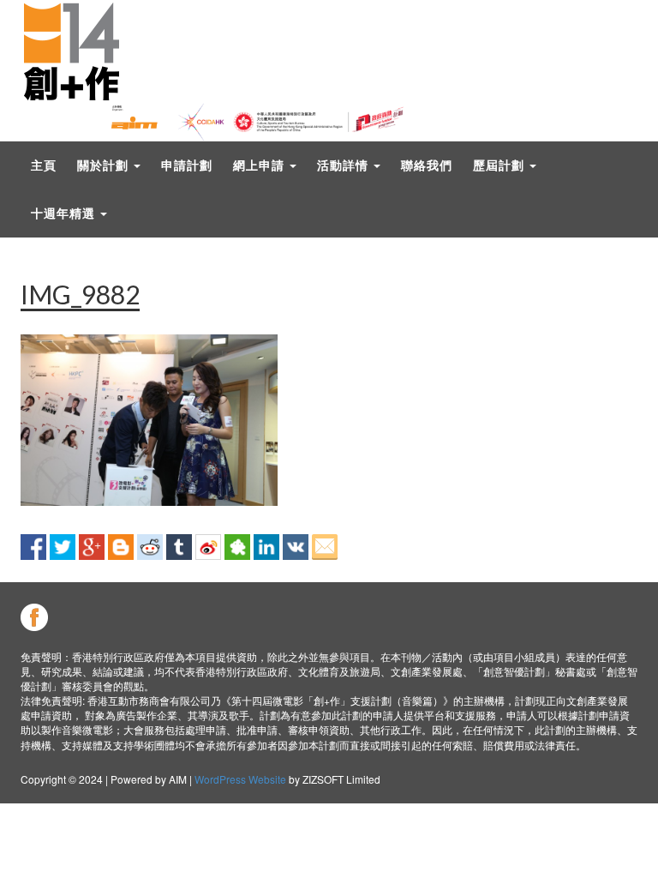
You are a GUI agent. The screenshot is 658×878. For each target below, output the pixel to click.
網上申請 (260, 165)
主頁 (44, 165)
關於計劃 (104, 165)
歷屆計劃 (500, 165)
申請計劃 (186, 165)
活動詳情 (344, 165)
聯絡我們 (426, 165)
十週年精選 (65, 213)
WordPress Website (240, 779)
